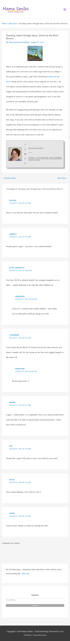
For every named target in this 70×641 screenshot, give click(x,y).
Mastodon (42, 635)
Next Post (63, 178)
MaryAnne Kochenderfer (36, 148)
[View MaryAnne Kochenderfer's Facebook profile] (25, 144)
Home (4, 23)
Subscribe (35, 595)
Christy (13, 234)
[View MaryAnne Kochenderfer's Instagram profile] (25, 163)
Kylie (11, 480)
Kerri (12, 513)
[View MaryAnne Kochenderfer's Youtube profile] (25, 154)
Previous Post (9, 178)
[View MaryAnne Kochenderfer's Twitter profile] (25, 149)
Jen (10, 446)
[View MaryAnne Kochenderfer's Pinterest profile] (25, 158)
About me (25, 573)
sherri (12, 402)
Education (13, 23)
